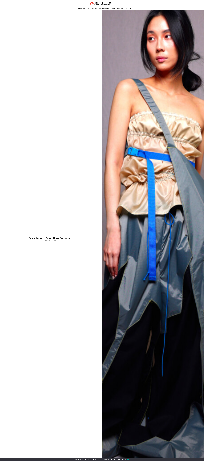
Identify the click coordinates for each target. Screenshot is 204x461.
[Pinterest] (130, 8)
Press (118, 8)
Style (89, 8)
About (122, 8)
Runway (99, 8)
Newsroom (114, 8)
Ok (128, 459)
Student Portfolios (106, 8)
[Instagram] (128, 8)
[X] (127, 8)
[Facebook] (125, 8)
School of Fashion (82, 8)
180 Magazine (94, 8)
